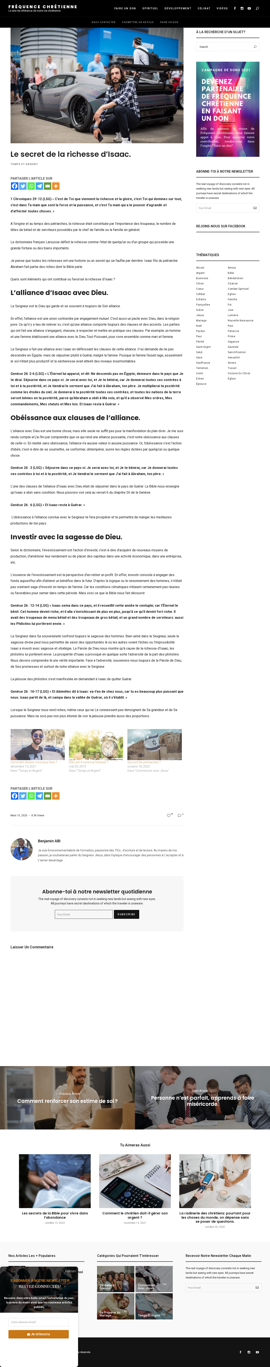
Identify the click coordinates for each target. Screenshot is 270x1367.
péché (200, 341)
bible (231, 273)
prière (231, 336)
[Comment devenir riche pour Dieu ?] (38, 744)
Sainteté (233, 347)
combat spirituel (238, 288)
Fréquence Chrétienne (43, 6)
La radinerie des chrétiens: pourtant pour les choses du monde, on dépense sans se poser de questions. (215, 1217)
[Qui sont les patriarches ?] (154, 744)
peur (199, 336)
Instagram (242, 8)
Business (202, 278)
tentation (202, 368)
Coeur (200, 288)
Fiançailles (203, 304)
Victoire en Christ (239, 373)
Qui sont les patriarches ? (144, 762)
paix (230, 325)
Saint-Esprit (203, 347)
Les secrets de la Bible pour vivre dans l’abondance (55, 1215)
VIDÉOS (222, 8)
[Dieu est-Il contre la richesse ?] (96, 744)
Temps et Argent (24, 164)
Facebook (234, 8)
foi (230, 304)
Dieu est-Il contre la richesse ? (88, 762)
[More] (55, 186)
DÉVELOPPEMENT (178, 8)
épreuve (201, 383)
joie (230, 310)
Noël (199, 325)
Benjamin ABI (49, 841)
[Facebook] (14, 186)
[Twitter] (23, 186)
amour (232, 267)
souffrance (203, 362)
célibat (200, 294)
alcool (200, 267)
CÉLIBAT (204, 8)
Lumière (233, 315)
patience (233, 331)
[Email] (47, 186)
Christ (200, 283)
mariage (201, 320)
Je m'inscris (40, 1334)
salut (199, 352)
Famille (232, 299)
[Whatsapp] (31, 186)
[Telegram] (39, 186)
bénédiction (235, 278)
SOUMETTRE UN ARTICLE (138, 22)
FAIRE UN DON (125, 8)
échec (200, 378)
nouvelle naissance (241, 320)
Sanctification (237, 352)
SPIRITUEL (150, 8)
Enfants (201, 299)
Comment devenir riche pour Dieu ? (34, 762)
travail (232, 368)
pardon (200, 331)
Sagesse (233, 341)
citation (233, 283)
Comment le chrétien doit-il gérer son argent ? (135, 1215)
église (232, 378)
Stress (232, 362)
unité (199, 373)
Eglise (232, 294)
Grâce (200, 310)
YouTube (249, 8)
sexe (199, 357)
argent (200, 273)
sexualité (234, 357)
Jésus (200, 315)
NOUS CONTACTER (104, 22)
